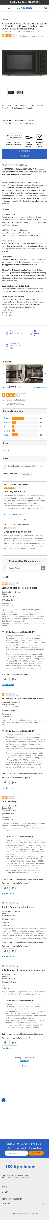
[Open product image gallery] (24, 63)
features (24, 151)
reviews (24, 156)
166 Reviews (24, 36)
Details (39, 146)
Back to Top (24, 1061)
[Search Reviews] (43, 568)
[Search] (9, 8)
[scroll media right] (45, 373)
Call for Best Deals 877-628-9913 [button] (25, 2)
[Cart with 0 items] (45, 8)
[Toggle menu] (3, 8)
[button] (13, 139)
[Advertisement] (24, 1103)
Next (24, 1066)
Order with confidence (13, 145)
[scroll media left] (4, 373)
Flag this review (8, 685)
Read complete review (12, 514)
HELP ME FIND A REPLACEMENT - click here (19, 123)
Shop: (11, 19)
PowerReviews (40, 387)
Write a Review (37, 36)
